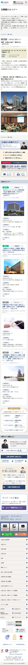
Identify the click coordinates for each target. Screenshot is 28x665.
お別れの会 (3, 553)
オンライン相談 (4, 604)
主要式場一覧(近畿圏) (6, 581)
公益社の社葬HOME (5, 539)
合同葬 (2, 562)
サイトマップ (17, 617)
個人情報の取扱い (20, 644)
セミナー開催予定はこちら (14, 507)
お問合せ (2, 609)
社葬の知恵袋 (17, 613)
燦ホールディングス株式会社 (15, 654)
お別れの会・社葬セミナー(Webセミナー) (10, 599)
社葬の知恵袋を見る (14, 487)
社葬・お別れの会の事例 (6, 572)
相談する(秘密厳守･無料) (4, 613)
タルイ (17, 658)
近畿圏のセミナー (4, 517)
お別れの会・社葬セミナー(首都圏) (9, 590)
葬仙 (19, 657)
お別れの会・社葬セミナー (16, 516)
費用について (4, 567)
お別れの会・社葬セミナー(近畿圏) (9, 595)
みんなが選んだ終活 (8, 659)
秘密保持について (7, 644)
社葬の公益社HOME (5, 516)
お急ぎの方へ (17, 609)
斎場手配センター (18, 659)
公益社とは (3, 544)
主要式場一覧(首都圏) (6, 576)
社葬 (2, 558)
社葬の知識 (3, 549)
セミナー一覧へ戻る (7, 34)
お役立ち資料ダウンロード (7, 586)
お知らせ (2, 617)
